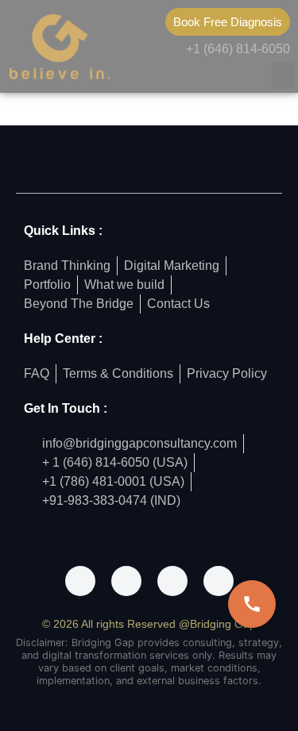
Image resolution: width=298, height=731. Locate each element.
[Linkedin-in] (218, 581)
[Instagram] (126, 581)
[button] (283, 76)
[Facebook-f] (80, 581)
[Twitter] (172, 581)
